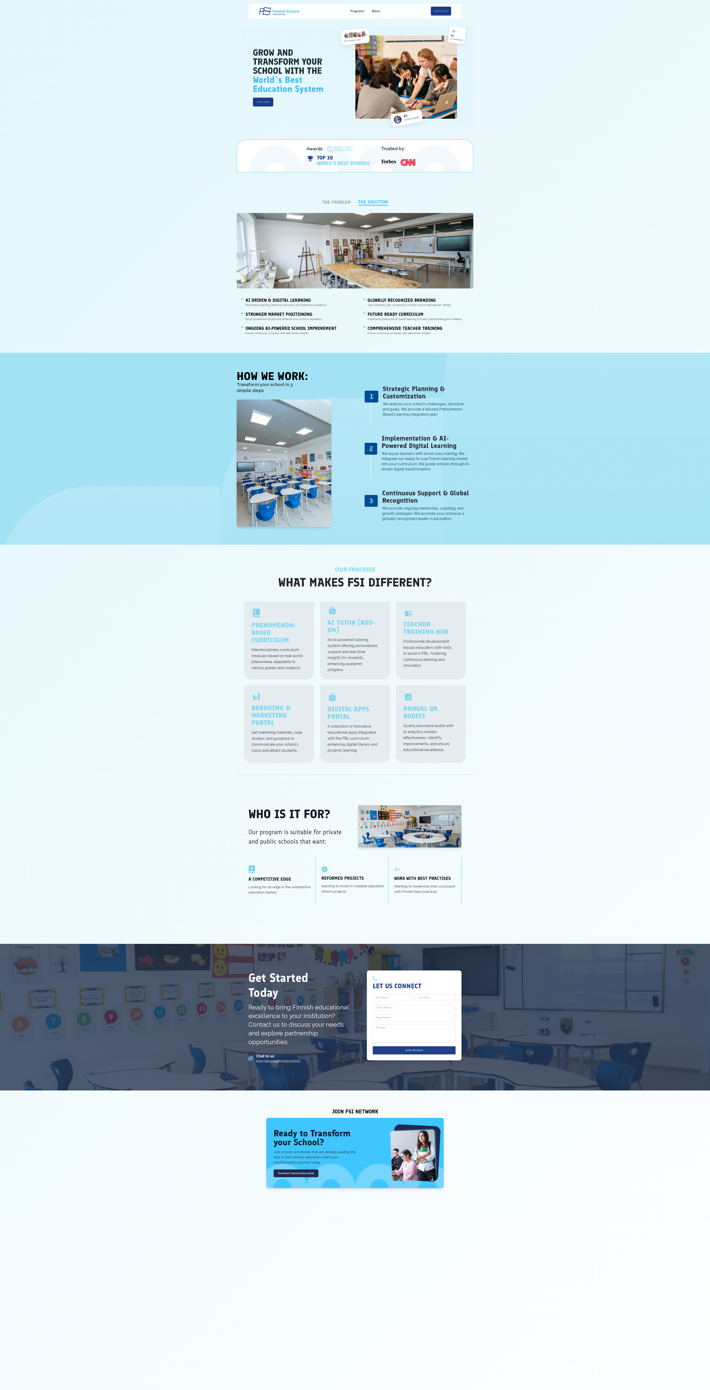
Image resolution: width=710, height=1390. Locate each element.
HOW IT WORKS (263, 102)
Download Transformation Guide (296, 1173)
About (376, 11)
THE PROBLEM (336, 202)
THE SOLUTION (373, 201)
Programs (357, 11)
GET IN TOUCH (441, 11)
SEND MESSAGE (414, 1050)
